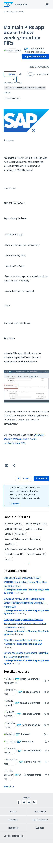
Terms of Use (40, 811)
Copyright (13, 819)
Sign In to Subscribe (35, 56)
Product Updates (12, 98)
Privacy (13, 811)
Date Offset (9, 544)
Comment (15, 503)
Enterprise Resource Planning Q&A (24, 644)
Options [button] (23, 62)
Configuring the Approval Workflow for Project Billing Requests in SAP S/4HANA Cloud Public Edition (25, 623)
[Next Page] (29, 563)
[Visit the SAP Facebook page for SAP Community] (18, 802)
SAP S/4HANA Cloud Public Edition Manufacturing (25, 88)
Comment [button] (41, 478)
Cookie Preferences (13, 836)
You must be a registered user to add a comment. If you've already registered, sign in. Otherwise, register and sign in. (25, 492)
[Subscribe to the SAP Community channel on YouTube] (29, 802)
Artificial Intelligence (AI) (35, 524)
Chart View (19, 534)
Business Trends (11, 529)
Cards (7, 534)
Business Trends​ (33, 529)
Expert (7, 559)
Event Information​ (34, 554)
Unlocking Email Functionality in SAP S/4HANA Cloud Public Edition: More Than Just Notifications (25, 582)
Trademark (13, 828)
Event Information (12, 554)
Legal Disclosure (40, 819)
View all (7, 786)
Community (21, 4)
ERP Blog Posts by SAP (15, 12)
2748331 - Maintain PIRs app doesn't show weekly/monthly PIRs (24, 439)
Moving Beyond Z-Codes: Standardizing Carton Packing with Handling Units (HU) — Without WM (25, 603)
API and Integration (12, 524)
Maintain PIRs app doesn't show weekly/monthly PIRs (24, 35)
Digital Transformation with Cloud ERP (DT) (22, 549)
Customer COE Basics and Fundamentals (21, 539)
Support (40, 828)
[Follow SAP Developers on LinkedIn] (34, 802)
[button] (14, 79)
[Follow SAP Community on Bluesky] (24, 802)
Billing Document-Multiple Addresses (23, 640)
